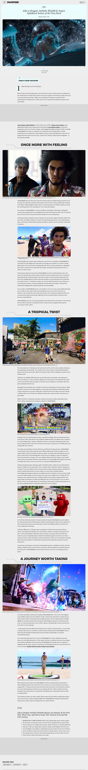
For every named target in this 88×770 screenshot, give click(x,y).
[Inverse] (13, 2)
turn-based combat (54, 127)
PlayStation (16, 764)
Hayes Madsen (45, 70)
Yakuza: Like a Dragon (57, 125)
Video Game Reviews (28, 80)
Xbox (24, 764)
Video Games (6, 764)
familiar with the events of (40, 646)
